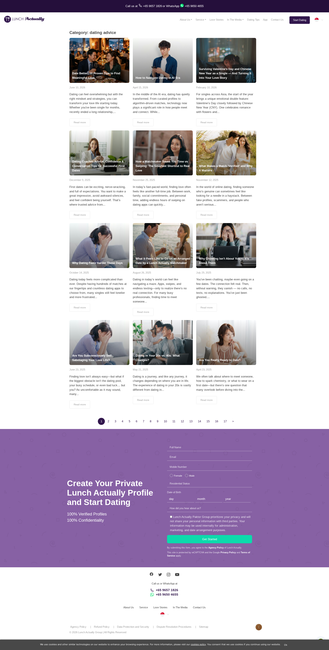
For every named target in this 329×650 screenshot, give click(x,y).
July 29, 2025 (203, 272)
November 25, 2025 (144, 179)
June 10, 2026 (77, 87)
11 (173, 421)
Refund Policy (101, 626)
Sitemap (203, 626)
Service (200, 19)
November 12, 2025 (207, 179)
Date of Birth (174, 492)
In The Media (234, 19)
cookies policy (198, 644)
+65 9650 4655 (167, 594)
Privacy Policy (228, 552)
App (265, 19)
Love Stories (217, 19)
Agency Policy (216, 547)
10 (165, 421)
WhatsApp (172, 6)
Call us (130, 6)
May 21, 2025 (140, 369)
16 (216, 421)
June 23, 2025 (77, 369)
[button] (319, 19)
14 (199, 421)
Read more (80, 122)
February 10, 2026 (206, 87)
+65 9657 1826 (167, 590)
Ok (285, 644)
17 (225, 421)
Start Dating (299, 20)
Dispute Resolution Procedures (174, 626)
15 (208, 421)
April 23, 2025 (203, 369)
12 (182, 421)
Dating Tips (253, 19)
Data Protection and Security (133, 626)
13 (190, 421)
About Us (185, 19)
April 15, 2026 (140, 87)
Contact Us (277, 19)
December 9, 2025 (79, 179)
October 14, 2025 (79, 272)
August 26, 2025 (142, 272)
